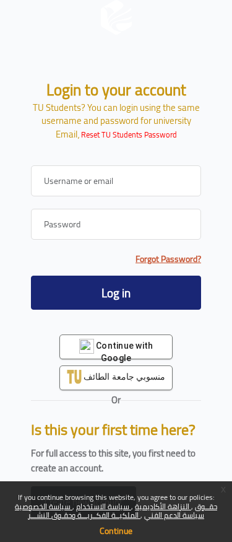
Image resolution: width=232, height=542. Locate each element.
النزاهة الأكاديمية (163, 506)
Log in (116, 293)
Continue (116, 531)
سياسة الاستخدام (103, 506)
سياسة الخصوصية (43, 506)
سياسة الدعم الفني (174, 515)
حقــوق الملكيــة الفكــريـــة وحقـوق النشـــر (122, 510)
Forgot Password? (168, 259)
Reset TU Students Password (129, 135)
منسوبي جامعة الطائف (123, 377)
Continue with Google (123, 350)
